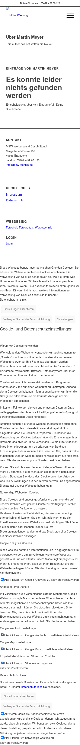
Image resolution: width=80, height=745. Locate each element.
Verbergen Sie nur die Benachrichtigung (26, 319)
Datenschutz (15, 200)
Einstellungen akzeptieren (18, 309)
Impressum (14, 194)
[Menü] (68, 15)
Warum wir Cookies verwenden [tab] (19, 345)
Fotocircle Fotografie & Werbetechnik (29, 227)
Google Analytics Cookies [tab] (16, 543)
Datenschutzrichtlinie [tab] (13, 675)
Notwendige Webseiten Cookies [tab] (19, 492)
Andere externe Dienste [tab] (14, 587)
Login (9, 243)
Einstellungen (65, 319)
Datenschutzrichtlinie (34, 687)
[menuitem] (58, 15)
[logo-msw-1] (33, 15)
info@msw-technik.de (19, 165)
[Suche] (58, 15)
